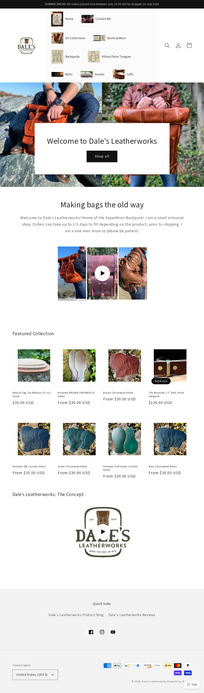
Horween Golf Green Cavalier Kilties (120, 468)
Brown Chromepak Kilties (118, 392)
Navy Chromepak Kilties (163, 466)
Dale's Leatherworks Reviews (132, 614)
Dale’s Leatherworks (154, 681)
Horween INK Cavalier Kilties (29, 466)
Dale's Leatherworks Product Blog (76, 614)
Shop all (102, 156)
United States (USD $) (32, 674)
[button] (167, 45)
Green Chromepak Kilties (72, 466)
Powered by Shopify (179, 681)
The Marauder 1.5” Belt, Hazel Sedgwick (166, 394)
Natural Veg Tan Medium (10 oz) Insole (32, 394)
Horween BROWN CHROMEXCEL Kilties (76, 394)
